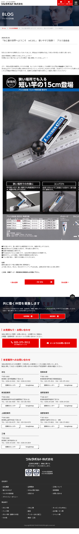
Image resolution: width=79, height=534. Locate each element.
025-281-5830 (10, 401)
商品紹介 (5, 502)
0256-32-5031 (10, 381)
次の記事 (64, 282)
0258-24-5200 (49, 401)
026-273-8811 (49, 422)
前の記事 (15, 282)
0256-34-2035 (10, 443)
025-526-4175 (10, 422)
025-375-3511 (49, 381)
